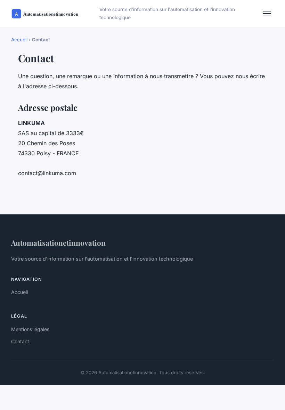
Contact (20, 341)
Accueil (19, 39)
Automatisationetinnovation (58, 242)
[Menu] (267, 13)
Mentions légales (30, 329)
